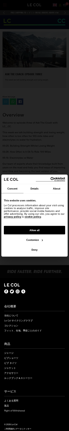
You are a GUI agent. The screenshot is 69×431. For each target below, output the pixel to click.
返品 (6, 405)
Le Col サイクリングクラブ (18, 320)
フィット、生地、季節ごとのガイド (23, 330)
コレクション (11, 325)
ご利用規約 (9, 428)
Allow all (34, 230)
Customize (32, 239)
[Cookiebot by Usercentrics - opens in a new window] (50, 179)
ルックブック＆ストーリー (18, 378)
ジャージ (9, 353)
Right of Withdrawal (14, 410)
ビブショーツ (11, 358)
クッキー (27, 428)
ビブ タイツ (10, 363)
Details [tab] (34, 188)
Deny (34, 249)
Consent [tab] (12, 188)
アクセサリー (11, 373)
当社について (11, 315)
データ (19, 428)
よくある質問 (11, 400)
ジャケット (10, 368)
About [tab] (56, 188)
